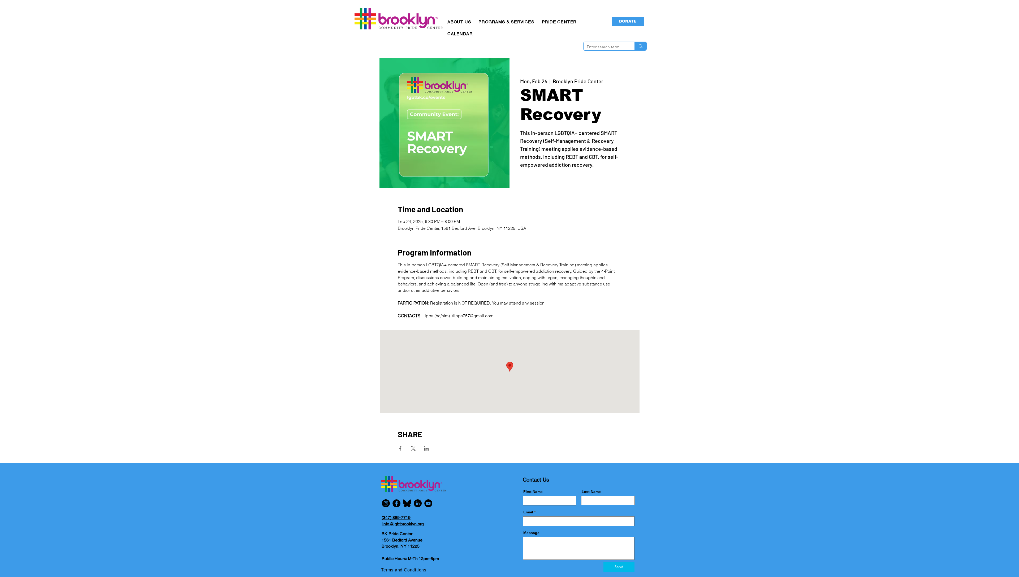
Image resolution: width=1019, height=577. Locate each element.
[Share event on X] (413, 448)
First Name (533, 492)
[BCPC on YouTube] (428, 503)
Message (531, 533)
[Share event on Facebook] (400, 448)
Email (528, 512)
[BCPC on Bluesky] (407, 503)
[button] (459, 22)
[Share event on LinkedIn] (426, 448)
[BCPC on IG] (386, 503)
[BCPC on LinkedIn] (418, 503)
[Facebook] (396, 503)
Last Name (591, 492)
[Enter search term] (640, 46)
